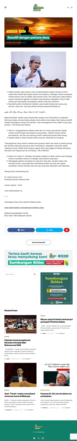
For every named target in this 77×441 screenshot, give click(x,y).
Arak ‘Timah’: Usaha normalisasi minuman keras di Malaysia (19, 394)
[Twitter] (38, 438)
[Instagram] (42, 438)
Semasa (22, 31)
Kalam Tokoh (11, 31)
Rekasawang (40, 432)
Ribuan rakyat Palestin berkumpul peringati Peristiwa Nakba (57, 320)
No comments (61, 333)
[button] (5, 7)
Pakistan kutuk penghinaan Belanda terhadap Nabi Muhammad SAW (17, 342)
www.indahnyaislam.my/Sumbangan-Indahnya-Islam (24, 208)
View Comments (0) (38, 242)
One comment (26, 358)
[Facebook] (34, 438)
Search (34, 274)
